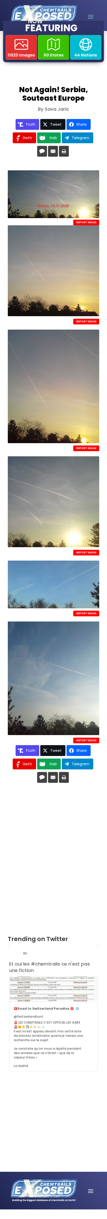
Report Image (86, 222)
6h (25, 953)
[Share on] (42, 151)
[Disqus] (53, 861)
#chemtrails (45, 964)
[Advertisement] (43, 1106)
